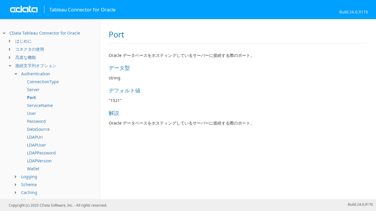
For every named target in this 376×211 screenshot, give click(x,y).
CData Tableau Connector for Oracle (44, 33)
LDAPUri (35, 137)
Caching (29, 192)
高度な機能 (25, 57)
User (31, 113)
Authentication (35, 73)
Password (36, 121)
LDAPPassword (41, 153)
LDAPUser (36, 145)
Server (33, 89)
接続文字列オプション (35, 65)
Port (31, 97)
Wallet (33, 168)
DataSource (38, 129)
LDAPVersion (39, 161)
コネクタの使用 (29, 49)
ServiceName (40, 105)
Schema (29, 184)
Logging (29, 176)
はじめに (23, 41)
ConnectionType (43, 81)
